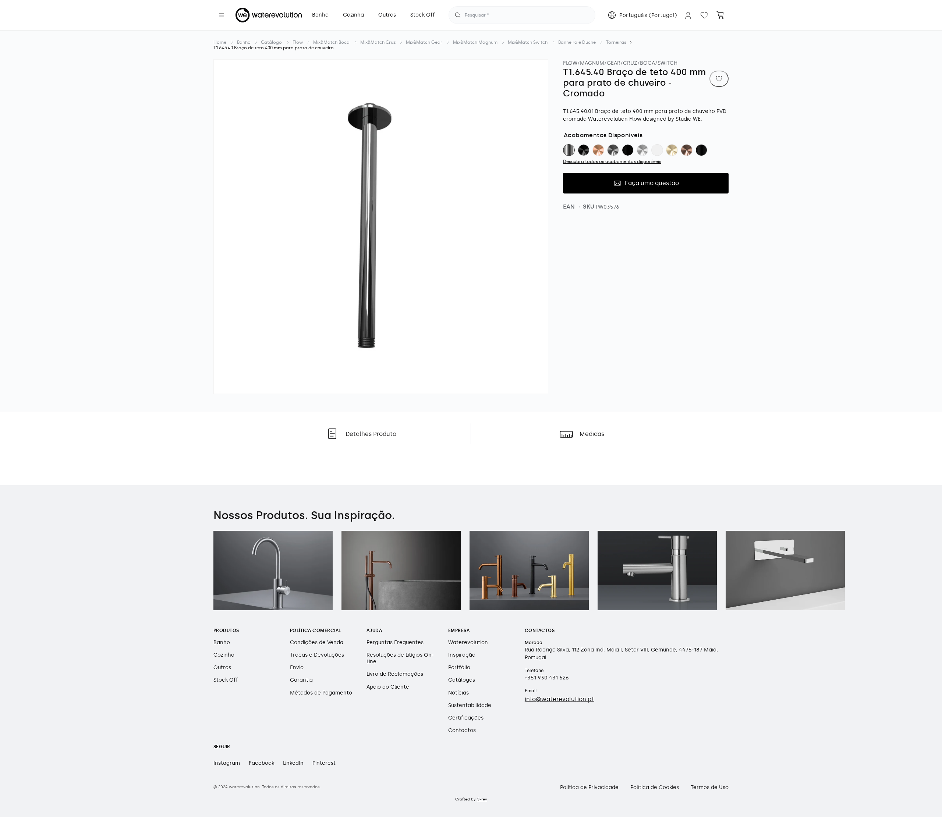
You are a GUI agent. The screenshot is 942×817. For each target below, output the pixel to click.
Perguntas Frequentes (395, 642)
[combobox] (522, 15)
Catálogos (461, 680)
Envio (297, 667)
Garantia (301, 680)
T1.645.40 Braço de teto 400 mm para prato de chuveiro (273, 47)
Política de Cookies (654, 787)
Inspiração (461, 655)
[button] (221, 15)
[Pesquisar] (458, 15)
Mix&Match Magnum (475, 42)
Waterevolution (468, 642)
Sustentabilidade (469, 705)
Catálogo (271, 42)
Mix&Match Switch (528, 42)
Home (219, 42)
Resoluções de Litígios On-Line (400, 658)
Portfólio (459, 667)
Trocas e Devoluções (317, 655)
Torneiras (616, 42)
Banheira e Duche (577, 42)
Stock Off (225, 680)
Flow (298, 42)
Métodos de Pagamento (321, 692)
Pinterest (324, 763)
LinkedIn (293, 763)
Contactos (462, 730)
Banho (244, 42)
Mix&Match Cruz (378, 42)
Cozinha (223, 655)
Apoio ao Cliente (387, 686)
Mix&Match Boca (331, 42)
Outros (222, 667)
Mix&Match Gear (424, 42)
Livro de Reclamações (394, 674)
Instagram (226, 763)
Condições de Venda (316, 642)
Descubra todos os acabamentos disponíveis (612, 161)
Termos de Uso (710, 787)
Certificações (466, 718)
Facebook (261, 763)
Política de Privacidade (589, 787)
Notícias (458, 692)
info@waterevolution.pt (559, 698)
